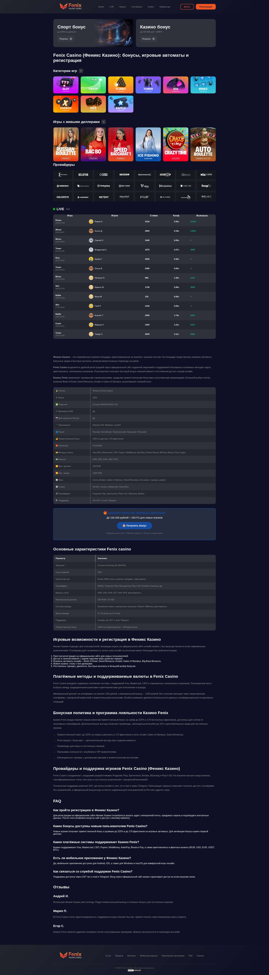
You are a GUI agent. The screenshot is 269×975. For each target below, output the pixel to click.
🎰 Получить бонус (135, 525)
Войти (187, 7)
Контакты (131, 956)
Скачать (200, 956)
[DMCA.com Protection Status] (134, 971)
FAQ (191, 956)
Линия (101, 7)
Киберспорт (165, 7)
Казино (122, 7)
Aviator (151, 7)
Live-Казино (136, 7)
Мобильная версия (148, 956)
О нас (108, 956)
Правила (119, 956)
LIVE (112, 7)
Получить (64, 39)
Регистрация (206, 7)
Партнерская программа (173, 956)
